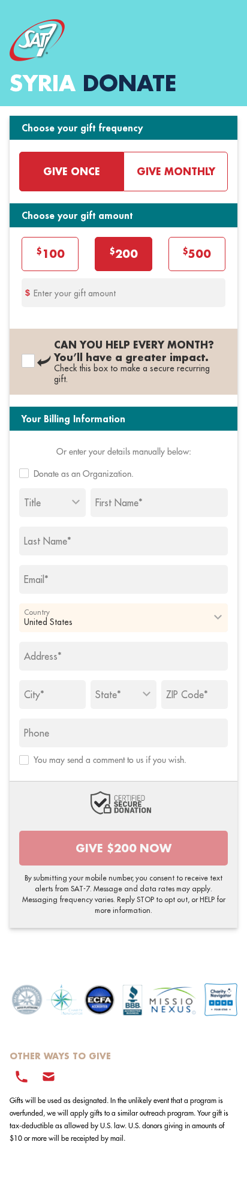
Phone (36, 733)
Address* (43, 656)
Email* (36, 579)
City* (34, 695)
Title (32, 503)
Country (37, 611)
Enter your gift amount (75, 293)
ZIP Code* (187, 695)
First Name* (119, 503)
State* (108, 695)
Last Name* (47, 541)
